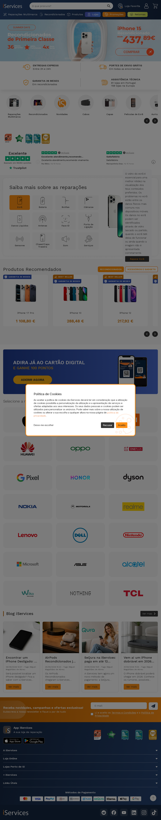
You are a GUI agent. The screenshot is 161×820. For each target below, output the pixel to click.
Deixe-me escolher (44, 425)
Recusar (107, 425)
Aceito (121, 425)
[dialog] (80, 410)
